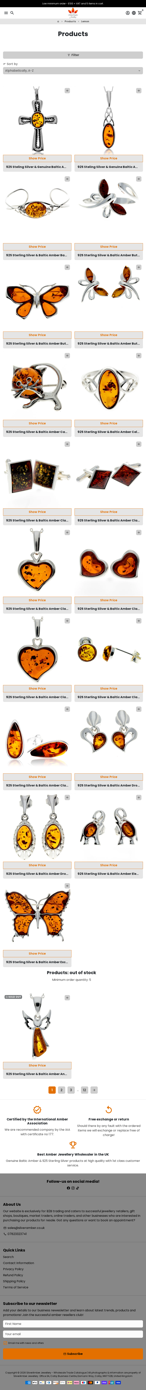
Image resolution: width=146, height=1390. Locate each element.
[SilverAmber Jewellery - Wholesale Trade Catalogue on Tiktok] (77, 1188)
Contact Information (18, 1263)
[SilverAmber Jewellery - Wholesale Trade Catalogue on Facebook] (68, 1188)
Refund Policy (13, 1275)
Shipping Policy (14, 1281)
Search (8, 1257)
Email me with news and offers (26, 1343)
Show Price (37, 158)
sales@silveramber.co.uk (24, 1228)
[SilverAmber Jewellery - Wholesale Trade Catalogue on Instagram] (73, 1188)
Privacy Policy (13, 1269)
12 (84, 1090)
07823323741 (15, 1234)
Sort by (10, 64)
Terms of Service (15, 1287)
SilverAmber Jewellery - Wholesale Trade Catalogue (56, 1372)
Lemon (85, 21)
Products (70, 21)
